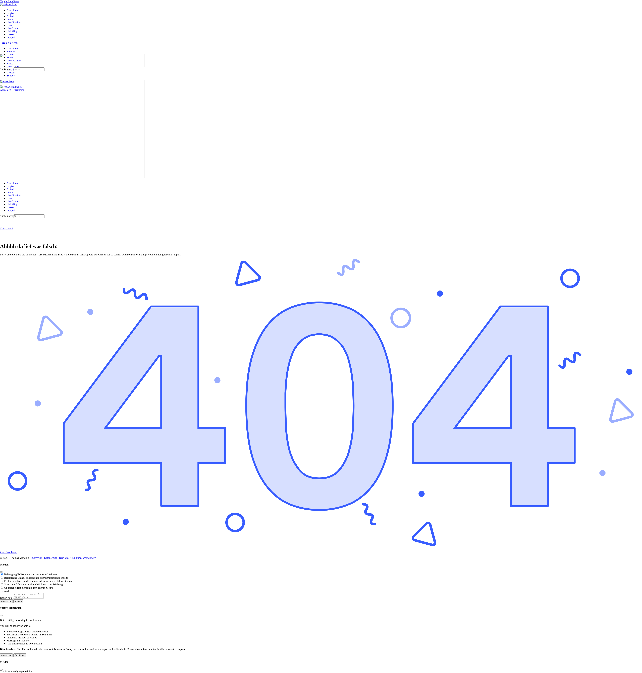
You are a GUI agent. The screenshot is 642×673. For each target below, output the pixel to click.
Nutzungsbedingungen (84, 557)
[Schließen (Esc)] (1, 571)
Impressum (36, 557)
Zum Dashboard (8, 552)
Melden (18, 601)
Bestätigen (20, 655)
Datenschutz (50, 557)
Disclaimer (64, 557)
